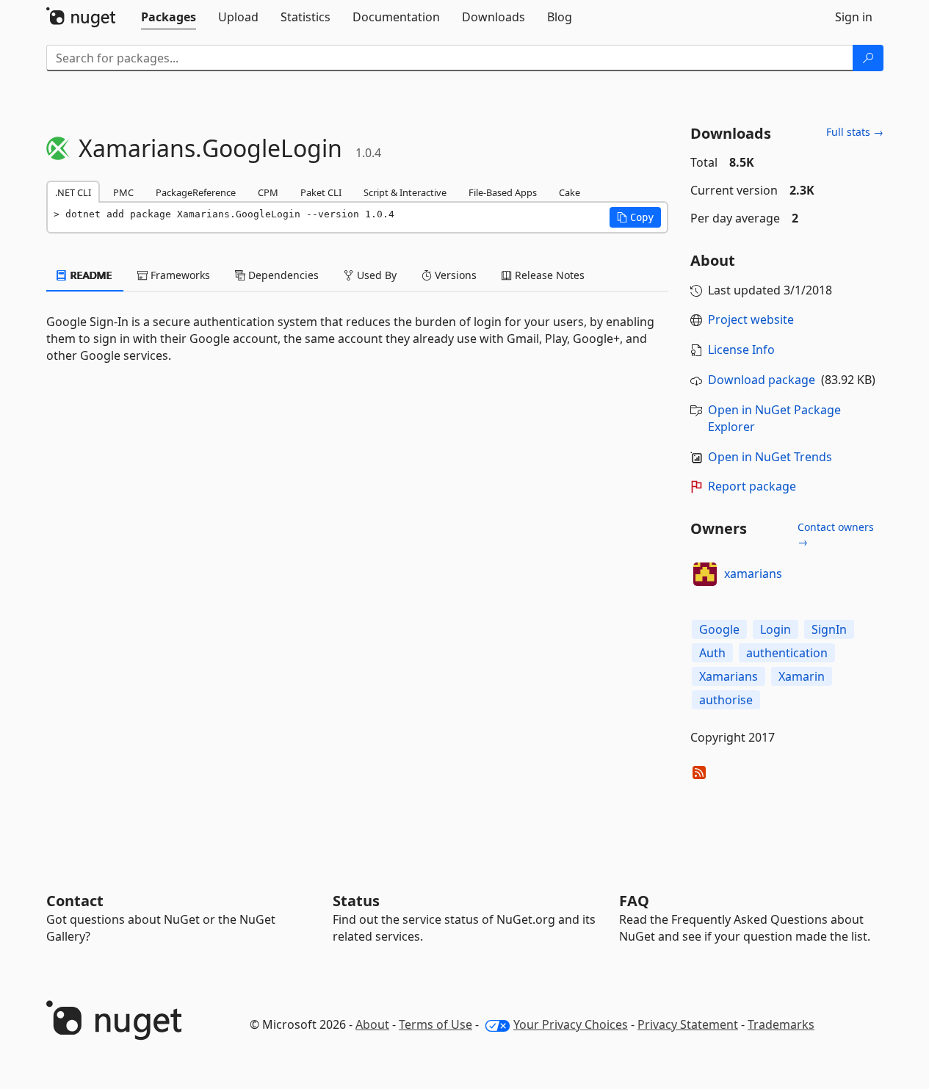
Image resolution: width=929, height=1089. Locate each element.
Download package (761, 380)
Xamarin (801, 676)
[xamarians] (705, 574)
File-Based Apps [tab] (503, 192)
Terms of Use (435, 1024)
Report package (752, 486)
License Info (741, 349)
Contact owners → (836, 534)
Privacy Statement (687, 1024)
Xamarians (728, 676)
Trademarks (781, 1024)
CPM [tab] (268, 192)
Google (719, 629)
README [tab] (90, 275)
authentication (787, 653)
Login (775, 629)
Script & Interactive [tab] (405, 192)
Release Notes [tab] (548, 275)
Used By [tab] (375, 275)
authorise (726, 700)
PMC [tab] (123, 192)
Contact (75, 901)
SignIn (829, 629)
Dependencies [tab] (282, 275)
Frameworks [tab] (179, 275)
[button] (635, 217)
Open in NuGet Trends (770, 457)
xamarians (753, 573)
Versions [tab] (454, 275)
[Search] (868, 58)
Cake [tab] (569, 192)
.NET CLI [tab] (73, 192)
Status (356, 901)
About (372, 1024)
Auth (712, 653)
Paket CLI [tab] (320, 192)
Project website (751, 319)
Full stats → (854, 132)
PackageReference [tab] (196, 192)
